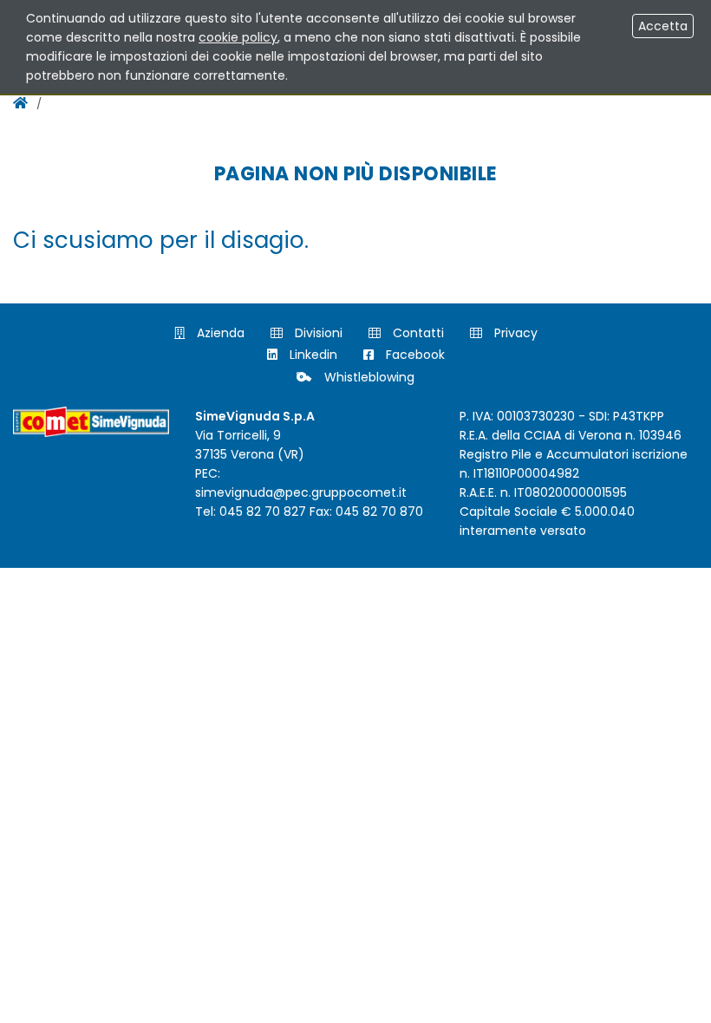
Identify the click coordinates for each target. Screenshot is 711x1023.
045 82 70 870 (379, 511)
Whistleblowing (367, 377)
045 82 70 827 (262, 511)
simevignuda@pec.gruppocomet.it (301, 492)
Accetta (663, 26)
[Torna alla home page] (20, 103)
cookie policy (238, 37)
